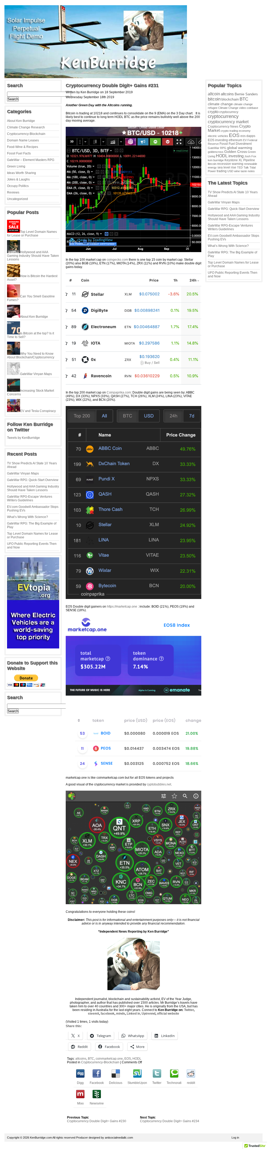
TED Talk (243, 167)
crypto (213, 112)
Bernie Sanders (246, 94)
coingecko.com (117, 259)
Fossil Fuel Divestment (236, 144)
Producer (82, 1137)
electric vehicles (218, 136)
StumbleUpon (137, 1083)
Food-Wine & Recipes (22, 147)
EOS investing (218, 140)
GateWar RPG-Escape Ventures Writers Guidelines (29, 498)
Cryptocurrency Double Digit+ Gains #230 (96, 1121)
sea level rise (226, 167)
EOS (127, 1058)
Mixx (80, 1103)
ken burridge (216, 160)
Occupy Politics (18, 186)
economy (245, 130)
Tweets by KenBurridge (23, 438)
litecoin (212, 163)
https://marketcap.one (122, 606)
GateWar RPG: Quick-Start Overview (32, 480)
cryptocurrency (223, 116)
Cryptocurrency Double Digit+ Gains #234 (169, 1121)
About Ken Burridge (21, 121)
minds (120, 1013)
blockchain (230, 99)
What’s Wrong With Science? (27, 517)
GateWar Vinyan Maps (23, 473)
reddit (191, 1083)
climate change (220, 104)
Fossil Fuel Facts (19, 153)
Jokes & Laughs (18, 179)
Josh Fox (250, 156)
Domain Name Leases (23, 140)
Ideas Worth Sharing (21, 173)
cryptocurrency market (228, 121)
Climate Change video (232, 107)
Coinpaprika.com (119, 392)
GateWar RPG (217, 147)
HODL (136, 1058)
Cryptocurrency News (223, 126)
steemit (93, 1013)
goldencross (215, 151)
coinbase (252, 107)
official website (168, 1013)
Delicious (115, 1083)
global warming (239, 148)
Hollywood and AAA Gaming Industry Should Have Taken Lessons (33, 488)
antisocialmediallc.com (119, 1137)
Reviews (13, 192)
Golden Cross (235, 152)
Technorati (174, 1083)
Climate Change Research (26, 127)
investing (236, 156)
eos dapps (247, 136)
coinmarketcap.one (109, 1058)
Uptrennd (148, 1013)
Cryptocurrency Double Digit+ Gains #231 (112, 85)
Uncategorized (17, 199)
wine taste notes (244, 171)
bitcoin (214, 99)
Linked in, (134, 1013)
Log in (235, 1137)
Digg (80, 1083)
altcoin (214, 94)
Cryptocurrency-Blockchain (26, 134)
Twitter (188, 1010)
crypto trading (229, 130)
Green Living (16, 166)
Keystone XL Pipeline (239, 160)
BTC (91, 1058)
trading (222, 171)
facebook (107, 1013)
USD (230, 171)
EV (245, 140)
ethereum (235, 140)
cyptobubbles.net (159, 784)
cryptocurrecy (228, 112)
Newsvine (97, 1103)
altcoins (80, 1058)
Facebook (97, 1083)
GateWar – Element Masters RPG (30, 160)
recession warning (230, 164)
